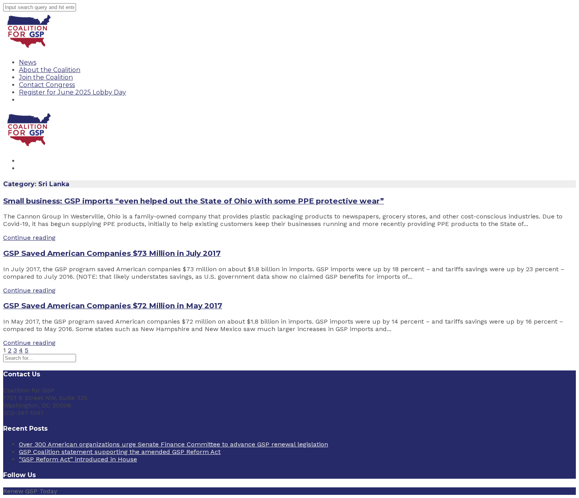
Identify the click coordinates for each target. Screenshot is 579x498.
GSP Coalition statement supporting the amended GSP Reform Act (120, 451)
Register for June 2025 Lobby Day (72, 92)
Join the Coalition (46, 77)
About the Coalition (49, 70)
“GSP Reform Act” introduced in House (78, 459)
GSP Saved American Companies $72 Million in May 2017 (112, 305)
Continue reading (29, 237)
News (27, 62)
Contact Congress (47, 85)
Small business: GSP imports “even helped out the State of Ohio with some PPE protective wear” (193, 200)
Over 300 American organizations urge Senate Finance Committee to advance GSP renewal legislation (173, 444)
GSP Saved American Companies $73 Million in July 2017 (112, 253)
